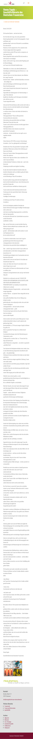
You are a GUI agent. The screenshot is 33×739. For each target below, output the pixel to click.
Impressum (12, 736)
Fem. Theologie (8, 722)
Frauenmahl (7, 706)
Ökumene (7, 720)
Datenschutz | (17, 736)
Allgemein (7, 718)
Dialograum (7, 728)
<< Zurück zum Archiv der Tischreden (11, 22)
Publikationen (8, 726)
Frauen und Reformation (10, 708)
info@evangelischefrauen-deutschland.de (12, 699)
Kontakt (21, 736)
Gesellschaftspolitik (9, 724)
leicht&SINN (7, 710)
